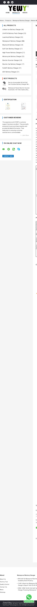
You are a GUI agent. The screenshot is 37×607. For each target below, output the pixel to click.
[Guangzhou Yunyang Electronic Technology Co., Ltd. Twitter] (8, 2)
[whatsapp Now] (29, 598)
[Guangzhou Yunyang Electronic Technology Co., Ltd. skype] (19, 149)
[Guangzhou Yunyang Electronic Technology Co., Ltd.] (18, 8)
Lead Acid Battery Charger (11, 37)
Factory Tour (4, 582)
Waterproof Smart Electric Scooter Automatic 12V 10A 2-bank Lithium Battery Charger (19, 89)
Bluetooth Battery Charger (11, 45)
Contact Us (3, 587)
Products (16, 12)
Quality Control (4, 584)
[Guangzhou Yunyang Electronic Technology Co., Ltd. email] (4, 149)
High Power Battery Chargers (12, 53)
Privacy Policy (7, 602)
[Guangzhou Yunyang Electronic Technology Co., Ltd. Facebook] (4, 2)
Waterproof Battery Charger (21, 20)
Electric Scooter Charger (10, 60)
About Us (3, 579)
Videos (24, 12)
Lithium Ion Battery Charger (11, 29)
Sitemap (2, 592)
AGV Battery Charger (9, 72)
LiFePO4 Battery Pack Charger (12, 33)
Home (7, 12)
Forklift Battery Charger (10, 68)
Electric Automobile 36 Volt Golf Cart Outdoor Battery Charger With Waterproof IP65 (18, 84)
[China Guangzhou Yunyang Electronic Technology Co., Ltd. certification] (8, 106)
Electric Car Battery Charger (11, 64)
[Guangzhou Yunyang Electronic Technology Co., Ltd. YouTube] (12, 2)
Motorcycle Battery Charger (11, 56)
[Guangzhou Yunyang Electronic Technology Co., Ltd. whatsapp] (9, 149)
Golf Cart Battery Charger (10, 49)
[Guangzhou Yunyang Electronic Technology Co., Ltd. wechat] (14, 149)
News (1, 589)
